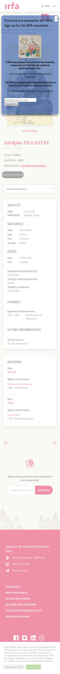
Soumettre (11, 103)
